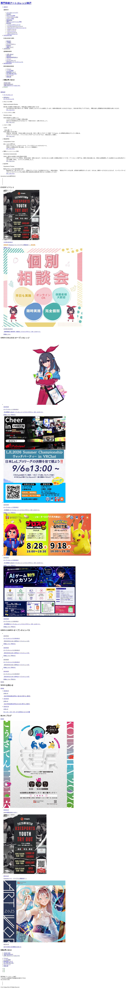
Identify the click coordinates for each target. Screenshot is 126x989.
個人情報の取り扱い (11, 73)
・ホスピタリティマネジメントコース (16, 27)
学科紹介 (8, 14)
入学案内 (8, 42)
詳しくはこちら (10, 110)
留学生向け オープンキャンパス (14, 62)
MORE (2, 682)
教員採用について (11, 72)
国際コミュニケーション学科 (14, 21)
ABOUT (6, 7)
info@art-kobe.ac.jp (8, 84)
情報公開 (8, 76)
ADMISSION (7, 48)
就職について (9, 47)
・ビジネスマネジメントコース (14, 26)
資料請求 (8, 55)
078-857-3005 (7, 82)
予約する (13, 414)
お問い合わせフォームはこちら (12, 85)
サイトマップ (9, 75)
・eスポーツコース (11, 29)
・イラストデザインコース (13, 24)
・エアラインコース (11, 32)
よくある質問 (9, 70)
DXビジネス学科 (10, 15)
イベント (8, 59)
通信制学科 (9, 20)
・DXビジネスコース (12, 34)
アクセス (8, 69)
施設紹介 (8, 41)
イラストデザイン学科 (12, 17)
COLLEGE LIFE (8, 35)
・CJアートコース (11, 31)
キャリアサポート (11, 44)
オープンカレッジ (11, 60)
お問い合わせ (9, 54)
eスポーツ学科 (10, 18)
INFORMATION (8, 63)
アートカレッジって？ (12, 12)
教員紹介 (8, 45)
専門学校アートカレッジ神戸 (16, 3)
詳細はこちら (7, 247)
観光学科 (8, 23)
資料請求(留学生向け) (12, 57)
